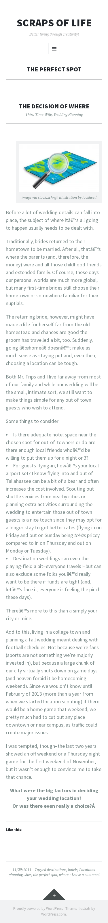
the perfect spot (45, 874)
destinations (56, 869)
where (64, 874)
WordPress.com (53, 914)
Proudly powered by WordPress (38, 908)
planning (16, 874)
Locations (87, 869)
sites (27, 874)
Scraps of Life (54, 23)
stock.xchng (47, 197)
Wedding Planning (68, 114)
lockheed (89, 197)
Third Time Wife (38, 114)
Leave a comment (86, 874)
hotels (72, 869)
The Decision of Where (54, 106)
